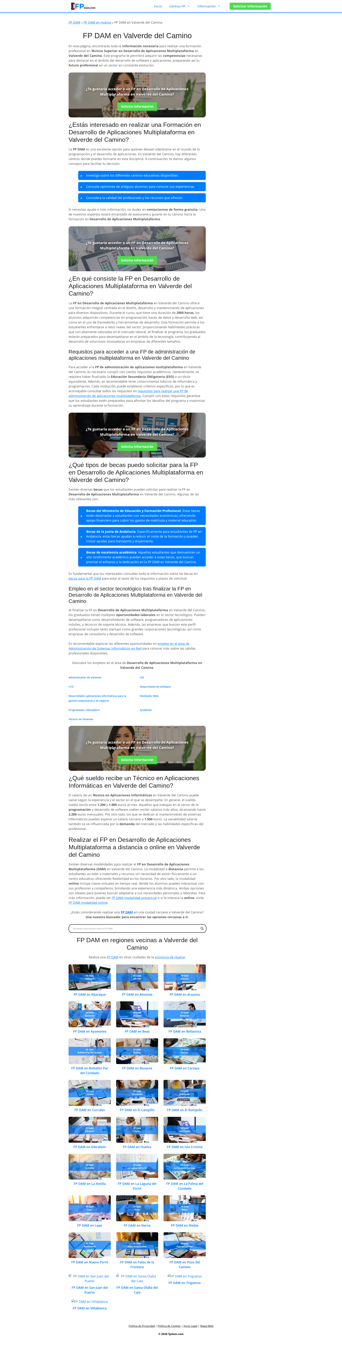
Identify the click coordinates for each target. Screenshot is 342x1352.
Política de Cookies (169, 1326)
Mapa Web (206, 1326)
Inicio (158, 6)
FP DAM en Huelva (97, 22)
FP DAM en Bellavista (185, 1031)
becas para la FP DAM (85, 578)
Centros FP (177, 6)
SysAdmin (146, 710)
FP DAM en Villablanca (90, 1308)
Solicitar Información (250, 6)
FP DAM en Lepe (89, 1225)
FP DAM (74, 22)
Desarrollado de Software (155, 686)
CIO (142, 677)
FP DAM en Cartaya (184, 1068)
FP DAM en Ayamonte (89, 1031)
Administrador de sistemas (85, 677)
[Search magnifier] (202, 928)
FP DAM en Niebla (184, 1225)
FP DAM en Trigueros (185, 1283)
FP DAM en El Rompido (184, 1110)
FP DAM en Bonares (137, 1068)
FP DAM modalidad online (88, 902)
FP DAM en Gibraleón (89, 1147)
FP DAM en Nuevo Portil (89, 1262)
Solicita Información (137, 106)
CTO (71, 686)
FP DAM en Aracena (185, 994)
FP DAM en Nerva (137, 1225)
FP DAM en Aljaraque (90, 994)
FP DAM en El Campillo (137, 1110)
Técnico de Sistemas (81, 719)
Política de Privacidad (142, 1326)
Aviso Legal (190, 1326)
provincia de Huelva (170, 957)
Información (206, 6)
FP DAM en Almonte (137, 994)
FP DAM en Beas (137, 1031)
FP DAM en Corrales (89, 1110)
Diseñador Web (149, 696)
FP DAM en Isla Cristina (185, 1147)
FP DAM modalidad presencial (134, 898)
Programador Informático (84, 710)
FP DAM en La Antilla (90, 1183)
